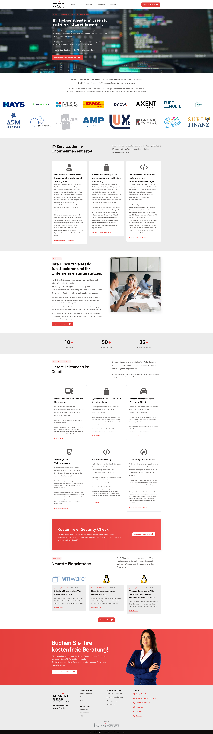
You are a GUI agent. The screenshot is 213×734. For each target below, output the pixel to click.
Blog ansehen (105, 620)
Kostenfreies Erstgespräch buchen (65, 58)
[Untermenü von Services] (93, 4)
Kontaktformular (141, 694)
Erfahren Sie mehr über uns (61, 324)
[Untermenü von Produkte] (105, 4)
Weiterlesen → (58, 607)
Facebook (139, 716)
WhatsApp (139, 707)
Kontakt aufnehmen (149, 4)
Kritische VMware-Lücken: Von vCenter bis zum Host (67, 592)
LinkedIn (139, 711)
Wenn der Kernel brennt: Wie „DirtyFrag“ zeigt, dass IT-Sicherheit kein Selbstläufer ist (142, 594)
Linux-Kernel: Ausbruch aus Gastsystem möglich (103, 592)
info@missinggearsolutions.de (146, 698)
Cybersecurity (57, 588)
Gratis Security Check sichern (142, 534)
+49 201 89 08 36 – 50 (143, 703)
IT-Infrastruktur (65, 588)
